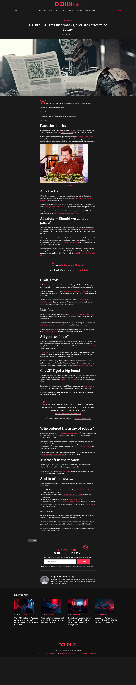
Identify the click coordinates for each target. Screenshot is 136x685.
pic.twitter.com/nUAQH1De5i (68, 413)
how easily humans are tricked (53, 207)
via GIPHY (68, 186)
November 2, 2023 (80, 270)
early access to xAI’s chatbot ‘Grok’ (75, 291)
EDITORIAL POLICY (93, 653)
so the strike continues (83, 365)
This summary (88, 229)
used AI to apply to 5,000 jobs (73, 494)
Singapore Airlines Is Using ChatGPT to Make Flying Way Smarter (106, 620)
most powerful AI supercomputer (53, 454)
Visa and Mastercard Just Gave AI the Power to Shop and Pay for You (53, 620)
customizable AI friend (75, 499)
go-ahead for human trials (83, 490)
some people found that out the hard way (80, 314)
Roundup (33, 541)
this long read (88, 504)
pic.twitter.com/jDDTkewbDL (71, 265)
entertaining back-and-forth (69, 242)
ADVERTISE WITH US (43, 653)
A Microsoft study (64, 471)
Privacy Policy (87, 361)
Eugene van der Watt (61, 577)
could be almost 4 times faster (70, 502)
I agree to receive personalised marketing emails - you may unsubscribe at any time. (68, 566)
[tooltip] (73, 577)
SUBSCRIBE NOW (84, 354)
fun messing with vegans (84, 137)
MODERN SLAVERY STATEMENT (79, 653)
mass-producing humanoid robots (65, 433)
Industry (68, 20)
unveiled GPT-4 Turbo (68, 380)
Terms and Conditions (97, 361)
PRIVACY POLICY (53, 653)
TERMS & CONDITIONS (65, 653)
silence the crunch (67, 132)
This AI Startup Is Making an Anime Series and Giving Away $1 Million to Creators (26, 621)
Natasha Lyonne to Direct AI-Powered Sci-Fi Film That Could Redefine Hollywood (79, 621)
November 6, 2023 (83, 418)
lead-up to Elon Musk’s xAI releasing (56, 285)
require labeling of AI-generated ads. (65, 213)
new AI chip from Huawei (83, 446)
